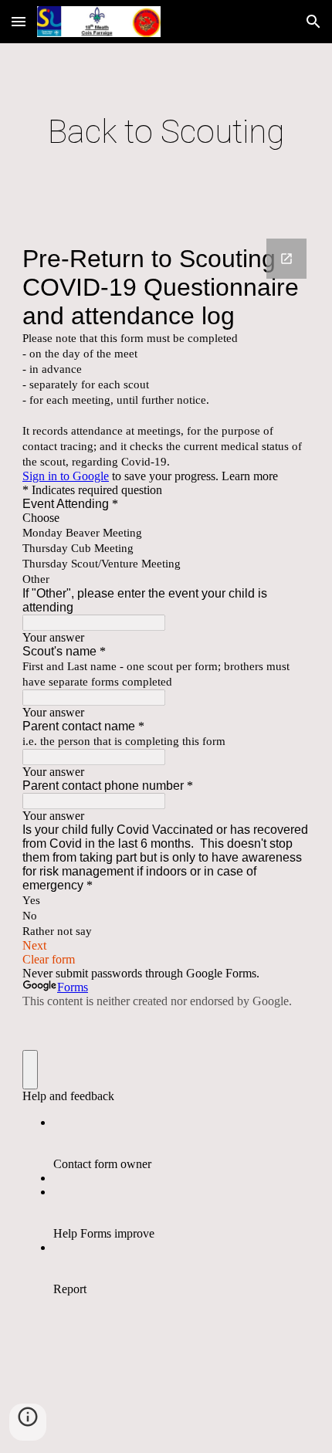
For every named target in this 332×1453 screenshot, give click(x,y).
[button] (18, 21)
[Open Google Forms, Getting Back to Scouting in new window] (286, 259)
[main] (166, 131)
